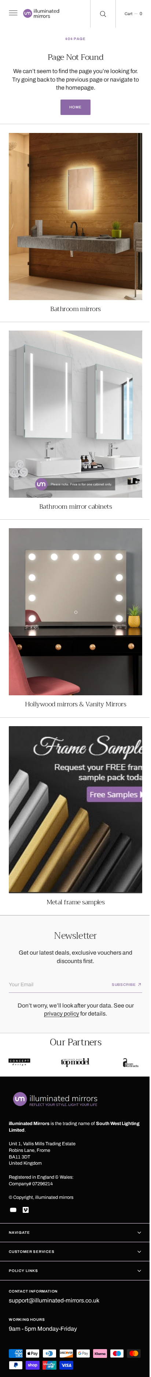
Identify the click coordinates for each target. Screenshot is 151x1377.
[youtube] (13, 1209)
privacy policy (59, 995)
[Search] (97, 14)
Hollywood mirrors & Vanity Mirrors (73, 684)
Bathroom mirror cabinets (72, 493)
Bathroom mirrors (73, 302)
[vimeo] (25, 1209)
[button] (12, 14)
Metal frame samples (73, 875)
